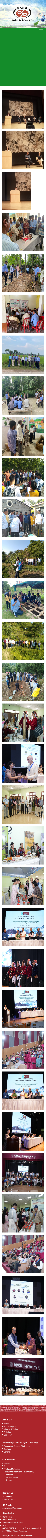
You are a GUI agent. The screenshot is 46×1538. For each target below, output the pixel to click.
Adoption (7, 1466)
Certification (7, 1516)
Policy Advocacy (9, 1519)
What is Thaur (12, 1477)
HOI (4, 1525)
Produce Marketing (12, 1468)
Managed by (7, 1535)
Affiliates (7, 1432)
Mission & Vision (11, 1429)
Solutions (7, 1449)
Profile (6, 1423)
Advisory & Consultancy (12, 1522)
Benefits (7, 1451)
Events (9, 1480)
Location (9, 1474)
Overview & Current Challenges (17, 1446)
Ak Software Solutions (23, 1535)
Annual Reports (10, 1426)
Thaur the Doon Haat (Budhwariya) (19, 1471)
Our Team (8, 1434)
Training (7, 1463)
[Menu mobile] (41, 31)
